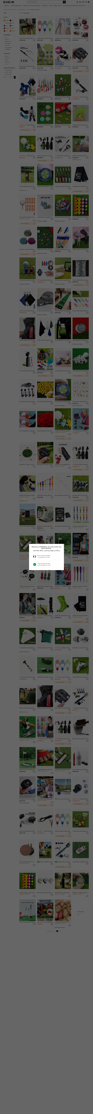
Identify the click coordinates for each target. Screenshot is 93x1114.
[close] (63, 545)
